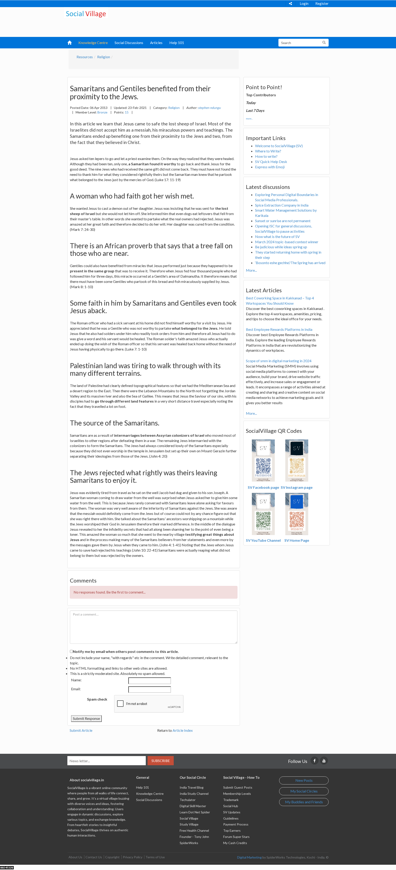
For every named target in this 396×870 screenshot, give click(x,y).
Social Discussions (129, 42)
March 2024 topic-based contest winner (286, 242)
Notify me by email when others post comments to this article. (126, 651)
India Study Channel (194, 793)
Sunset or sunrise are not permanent (283, 220)
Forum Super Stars (236, 837)
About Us (75, 857)
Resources (85, 57)
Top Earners (232, 830)
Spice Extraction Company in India (281, 205)
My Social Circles (304, 791)
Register (322, 3)
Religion (103, 57)
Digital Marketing (249, 857)
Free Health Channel (194, 830)
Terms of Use (155, 857)
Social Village (189, 818)
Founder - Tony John (194, 837)
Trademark (231, 800)
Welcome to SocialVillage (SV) (279, 146)
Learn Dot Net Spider (195, 812)
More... (251, 270)
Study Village (189, 824)
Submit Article (81, 730)
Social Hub (230, 806)
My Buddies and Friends (304, 802)
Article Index (183, 730)
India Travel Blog (192, 787)
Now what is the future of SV (277, 236)
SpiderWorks (189, 843)
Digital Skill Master (193, 806)
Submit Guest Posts (237, 787)
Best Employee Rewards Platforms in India (279, 329)
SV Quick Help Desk (271, 161)
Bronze (102, 112)
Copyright (112, 857)
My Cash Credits (235, 843)
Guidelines (231, 818)
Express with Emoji (270, 167)
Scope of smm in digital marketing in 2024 (278, 361)
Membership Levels (237, 793)
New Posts (304, 780)
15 (127, 112)
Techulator (187, 800)
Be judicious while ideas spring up (281, 247)
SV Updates (231, 812)
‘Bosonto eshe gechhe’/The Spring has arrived (290, 262)
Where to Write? (268, 151)
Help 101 (176, 42)
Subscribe (160, 761)
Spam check (97, 699)
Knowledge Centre (93, 42)
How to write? (266, 156)
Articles (156, 42)
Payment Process (235, 824)
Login (304, 3)
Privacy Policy (132, 857)
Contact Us (93, 857)
